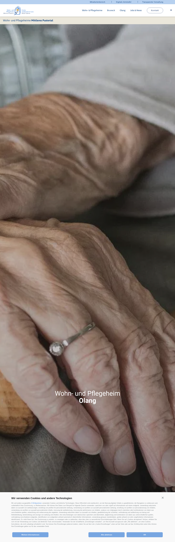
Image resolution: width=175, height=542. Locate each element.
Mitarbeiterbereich (97, 2)
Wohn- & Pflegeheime (92, 10)
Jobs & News (136, 10)
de (171, 10)
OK (144, 535)
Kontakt (155, 10)
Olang (122, 10)
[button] (163, 498)
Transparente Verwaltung (152, 2)
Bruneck (111, 10)
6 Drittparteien (36, 503)
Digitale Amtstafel (123, 2)
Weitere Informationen (30, 535)
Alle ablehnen (106, 535)
